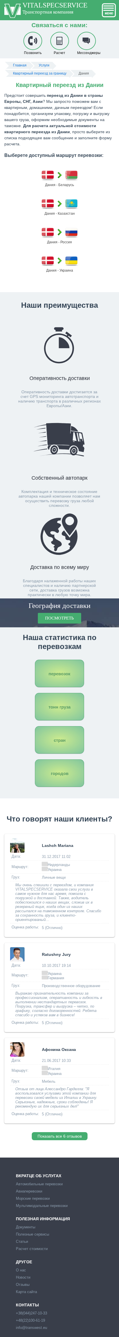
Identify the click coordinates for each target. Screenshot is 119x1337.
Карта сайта (26, 1292)
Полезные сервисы (32, 1234)
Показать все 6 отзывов (60, 1136)
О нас (21, 1270)
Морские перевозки (33, 1198)
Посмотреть (59, 618)
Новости (23, 1277)
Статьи (22, 1241)
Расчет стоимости (32, 1249)
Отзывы (22, 1284)
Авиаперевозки (29, 1191)
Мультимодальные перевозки (42, 1206)
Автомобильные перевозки (39, 1184)
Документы (25, 1227)
